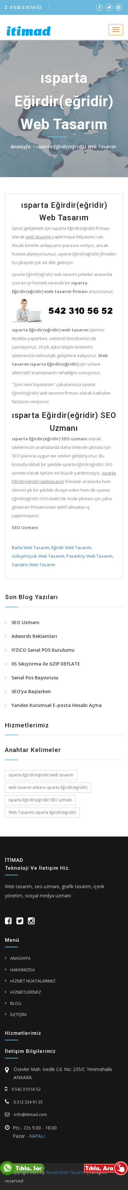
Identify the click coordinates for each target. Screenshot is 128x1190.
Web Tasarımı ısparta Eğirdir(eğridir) (42, 812)
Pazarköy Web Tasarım (89, 556)
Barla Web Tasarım (31, 547)
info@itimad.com (30, 1114)
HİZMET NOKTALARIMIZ (32, 981)
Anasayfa (21, 146)
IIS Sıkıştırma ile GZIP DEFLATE (45, 664)
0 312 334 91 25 (27, 1102)
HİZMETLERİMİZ (25, 992)
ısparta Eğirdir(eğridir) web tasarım (41, 775)
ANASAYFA (20, 958)
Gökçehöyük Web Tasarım (38, 556)
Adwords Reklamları (34, 636)
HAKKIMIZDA (22, 970)
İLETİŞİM (18, 1014)
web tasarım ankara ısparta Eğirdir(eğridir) (48, 787)
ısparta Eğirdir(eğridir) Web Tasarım (76, 146)
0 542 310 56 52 (25, 7)
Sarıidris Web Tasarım (33, 565)
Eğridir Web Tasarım (71, 547)
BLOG (15, 1003)
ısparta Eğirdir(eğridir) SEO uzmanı (40, 800)
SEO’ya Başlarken (31, 691)
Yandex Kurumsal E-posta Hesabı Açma (56, 705)
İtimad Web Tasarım (66, 1172)
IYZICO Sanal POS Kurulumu (43, 650)
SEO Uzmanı (25, 622)
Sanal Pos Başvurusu (34, 677)
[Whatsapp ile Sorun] (22, 1168)
